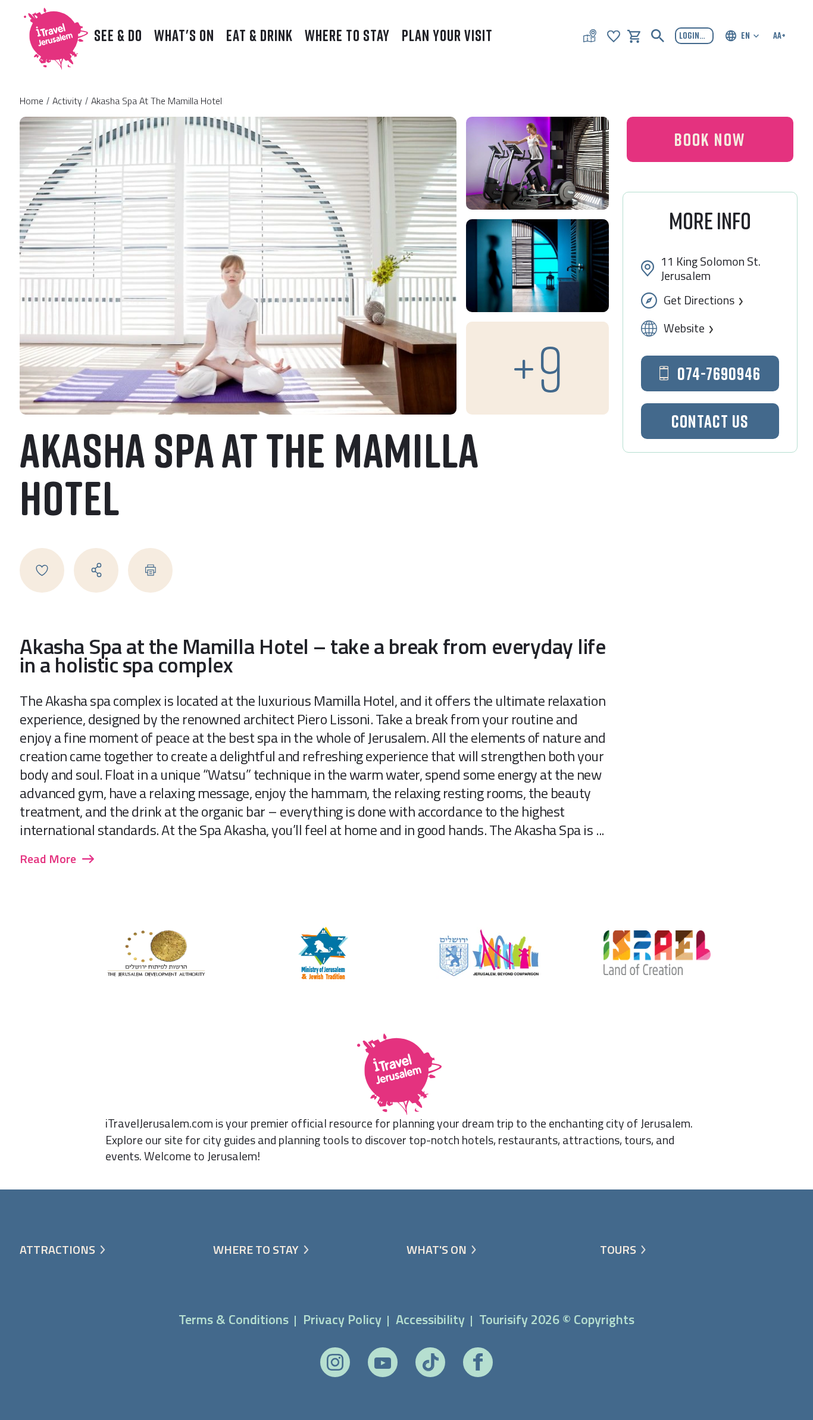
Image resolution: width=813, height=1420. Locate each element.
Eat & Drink (259, 35)
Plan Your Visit (447, 35)
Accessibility (430, 1319)
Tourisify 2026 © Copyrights (556, 1319)
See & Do (118, 35)
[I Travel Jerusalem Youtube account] (382, 1361)
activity (67, 100)
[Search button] (658, 36)
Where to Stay (347, 35)
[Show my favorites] (613, 35)
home (31, 100)
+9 (537, 367)
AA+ (779, 35)
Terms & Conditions (234, 1319)
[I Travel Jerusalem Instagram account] (335, 1362)
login (689, 35)
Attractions (57, 1249)
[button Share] (96, 570)
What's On (184, 35)
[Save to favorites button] (42, 570)
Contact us (710, 421)
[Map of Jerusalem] (590, 36)
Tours (618, 1249)
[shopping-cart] (633, 35)
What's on (436, 1249)
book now (709, 139)
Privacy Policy (342, 1319)
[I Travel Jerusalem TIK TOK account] (430, 1362)
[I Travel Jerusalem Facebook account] (477, 1362)
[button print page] (150, 570)
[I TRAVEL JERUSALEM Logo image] (50, 36)
